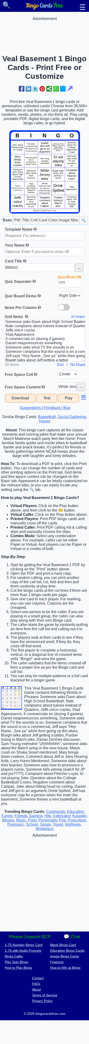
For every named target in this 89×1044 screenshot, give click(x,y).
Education (75, 812)
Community (55, 812)
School (32, 824)
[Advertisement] (45, 33)
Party (32, 820)
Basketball (47, 417)
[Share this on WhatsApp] (56, 89)
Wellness (73, 824)
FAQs (36, 984)
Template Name (19, 229)
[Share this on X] (35, 89)
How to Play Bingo (18, 967)
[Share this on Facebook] (21, 89)
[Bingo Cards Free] (44, 8)
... (79, 268)
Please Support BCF (30, 936)
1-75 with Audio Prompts (23, 950)
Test (46, 398)
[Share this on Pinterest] (42, 89)
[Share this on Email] (63, 89)
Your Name (15, 245)
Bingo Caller (14, 956)
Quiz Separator (18, 282)
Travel (58, 824)
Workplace (45, 829)
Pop (62, 820)
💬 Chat (72, 936)
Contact (38, 978)
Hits (47, 816)
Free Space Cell (19, 375)
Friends (20, 816)
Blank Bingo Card (63, 945)
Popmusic (15, 824)
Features (57, 962)
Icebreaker (61, 816)
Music (21, 820)
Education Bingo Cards (67, 950)
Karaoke (79, 816)
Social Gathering (72, 417)
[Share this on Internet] (70, 89)
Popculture (77, 820)
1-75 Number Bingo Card (23, 945)
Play (68, 398)
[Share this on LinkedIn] (28, 89)
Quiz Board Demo (21, 296)
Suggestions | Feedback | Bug (45, 408)
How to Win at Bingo (65, 967)
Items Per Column (21, 308)
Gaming (35, 816)
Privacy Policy (42, 1001)
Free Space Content (23, 387)
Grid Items (14, 317)
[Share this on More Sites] (49, 89)
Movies (8, 820)
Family (7, 816)
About (36, 989)
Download (20, 398)
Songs (45, 824)
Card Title (13, 261)
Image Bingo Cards (64, 956)
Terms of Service (44, 995)
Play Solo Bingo (16, 962)
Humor (44, 421)
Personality (47, 820)
